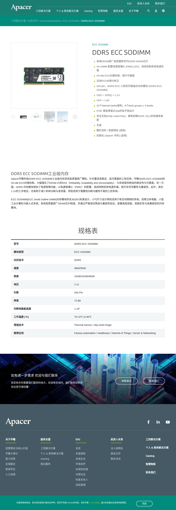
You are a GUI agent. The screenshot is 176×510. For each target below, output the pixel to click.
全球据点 (10, 464)
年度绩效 (81, 453)
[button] (75, 117)
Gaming (88, 10)
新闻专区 (10, 469)
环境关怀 (81, 464)
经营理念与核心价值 (17, 448)
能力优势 (10, 458)
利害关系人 (82, 479)
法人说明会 (117, 448)
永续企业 (81, 458)
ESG (129, 3)
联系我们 (160, 3)
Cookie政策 (94, 502)
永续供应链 (82, 469)
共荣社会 (81, 474)
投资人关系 (143, 3)
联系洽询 (116, 458)
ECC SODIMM (71, 21)
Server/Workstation (50, 21)
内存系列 (33, 21)
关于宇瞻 (134, 10)
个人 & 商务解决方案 (67, 10)
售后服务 (45, 464)
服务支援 (118, 10)
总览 (78, 448)
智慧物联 (103, 10)
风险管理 (81, 485)
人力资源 (10, 474)
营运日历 (116, 453)
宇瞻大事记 (12, 453)
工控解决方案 (43, 10)
